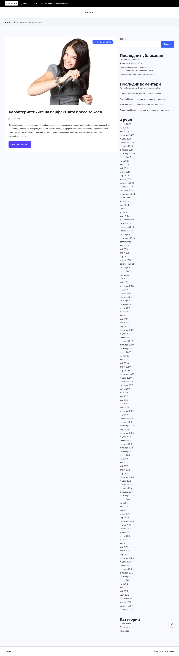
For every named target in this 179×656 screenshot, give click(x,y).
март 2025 (124, 175)
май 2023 (124, 249)
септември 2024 (127, 194)
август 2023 (125, 242)
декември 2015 (126, 440)
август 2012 (125, 580)
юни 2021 (124, 315)
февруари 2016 (127, 433)
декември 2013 (126, 528)
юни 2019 (124, 396)
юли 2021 (124, 311)
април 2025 (125, 172)
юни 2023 (124, 245)
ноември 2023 (126, 230)
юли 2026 (124, 127)
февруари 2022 (127, 286)
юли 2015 (124, 459)
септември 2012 (127, 576)
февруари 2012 (127, 598)
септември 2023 (127, 238)
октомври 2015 (126, 447)
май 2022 (124, 278)
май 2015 (124, 466)
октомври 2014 (126, 492)
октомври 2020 (127, 345)
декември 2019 (126, 381)
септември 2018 (127, 425)
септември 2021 (127, 304)
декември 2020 (127, 337)
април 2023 (125, 253)
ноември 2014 (126, 488)
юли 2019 (124, 392)
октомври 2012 (126, 573)
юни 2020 (124, 359)
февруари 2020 (127, 374)
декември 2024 (127, 183)
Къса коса (124, 631)
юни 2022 (124, 275)
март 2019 (124, 407)
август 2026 (125, 124)
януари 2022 (125, 289)
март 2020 (125, 370)
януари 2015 (125, 481)
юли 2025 (124, 161)
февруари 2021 (127, 330)
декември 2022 (127, 264)
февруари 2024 (127, 219)
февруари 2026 (127, 135)
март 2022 (124, 282)
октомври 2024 (127, 190)
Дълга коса (125, 627)
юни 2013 (124, 543)
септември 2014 (127, 495)
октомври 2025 (127, 150)
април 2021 (125, 322)
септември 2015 (127, 451)
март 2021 (124, 326)
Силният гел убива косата (131, 59)
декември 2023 (127, 227)
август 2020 (125, 352)
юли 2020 (124, 356)
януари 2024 (126, 223)
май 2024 (124, 208)
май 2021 (124, 319)
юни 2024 (124, 205)
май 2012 (124, 591)
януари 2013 (125, 562)
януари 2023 (125, 260)
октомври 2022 (126, 267)
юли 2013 (124, 539)
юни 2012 (124, 587)
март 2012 (124, 595)
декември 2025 (127, 142)
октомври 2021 (126, 300)
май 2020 (124, 363)
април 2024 (125, 212)
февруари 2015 (127, 477)
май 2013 (124, 547)
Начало (89, 12)
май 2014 (124, 510)
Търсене (124, 39)
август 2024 (125, 197)
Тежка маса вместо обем (131, 63)
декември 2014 (127, 484)
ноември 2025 (126, 146)
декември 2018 (126, 418)
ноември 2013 (126, 532)
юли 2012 (124, 584)
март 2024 (125, 216)
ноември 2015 (126, 444)
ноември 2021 (126, 297)
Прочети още (19, 144)
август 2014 (125, 499)
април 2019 (125, 403)
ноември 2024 (126, 186)
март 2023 (124, 256)
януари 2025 (125, 179)
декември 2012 (126, 565)
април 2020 (125, 367)
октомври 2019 (126, 385)
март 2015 (124, 473)
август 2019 (125, 389)
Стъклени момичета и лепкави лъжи (52, 3)
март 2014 (124, 517)
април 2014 (125, 514)
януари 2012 (125, 602)
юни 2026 (124, 131)
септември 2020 (127, 348)
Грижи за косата (127, 623)
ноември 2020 (126, 341)
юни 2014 (124, 506)
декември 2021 (126, 293)
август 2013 (125, 536)
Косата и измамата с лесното (133, 67)
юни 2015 (124, 462)
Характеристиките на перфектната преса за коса (55, 111)
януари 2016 (125, 436)
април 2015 (125, 470)
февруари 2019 (127, 411)
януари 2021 (125, 333)
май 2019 (124, 400)
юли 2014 (124, 503)
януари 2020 (126, 378)
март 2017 (124, 429)
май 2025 (124, 168)
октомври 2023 (127, 234)
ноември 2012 (126, 569)
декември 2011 (126, 606)
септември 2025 (127, 153)
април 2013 (125, 550)
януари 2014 (125, 525)
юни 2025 (124, 164)
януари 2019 (125, 414)
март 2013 (124, 554)
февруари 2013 (127, 558)
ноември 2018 (126, 422)
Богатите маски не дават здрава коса (137, 74)
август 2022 (125, 271)
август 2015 (125, 455)
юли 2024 (124, 201)
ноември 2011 (126, 609)
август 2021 (125, 308)
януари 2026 (125, 139)
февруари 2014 (127, 521)
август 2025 (125, 157)
